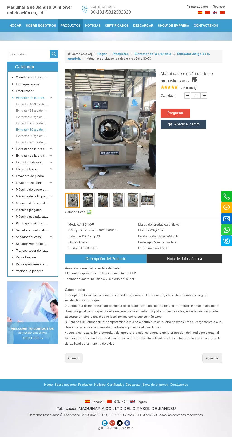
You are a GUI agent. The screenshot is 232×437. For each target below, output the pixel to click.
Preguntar (175, 113)
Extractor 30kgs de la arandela (34, 129)
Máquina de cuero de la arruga (34, 189)
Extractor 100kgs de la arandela (34, 104)
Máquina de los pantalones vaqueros (34, 203)
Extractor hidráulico (30, 162)
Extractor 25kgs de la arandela (34, 123)
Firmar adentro (197, 6)
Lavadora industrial (29, 182)
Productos (85, 384)
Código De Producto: (83, 230)
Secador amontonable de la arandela (34, 230)
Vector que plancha (30, 271)
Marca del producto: (152, 224)
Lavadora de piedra (30, 176)
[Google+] (112, 423)
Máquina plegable (28, 210)
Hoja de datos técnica (184, 259)
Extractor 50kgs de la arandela (34, 136)
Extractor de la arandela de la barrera (34, 149)
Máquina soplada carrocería (34, 216)
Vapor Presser (26, 257)
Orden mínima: (149, 248)
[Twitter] (120, 423)
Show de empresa (155, 384)
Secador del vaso (28, 237)
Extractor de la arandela (33, 97)
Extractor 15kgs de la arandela (34, 110)
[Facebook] (127, 423)
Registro (219, 6)
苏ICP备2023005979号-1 (116, 428)
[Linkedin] (105, 423)
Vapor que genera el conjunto (34, 264)
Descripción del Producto (106, 259)
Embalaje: (145, 242)
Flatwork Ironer (27, 169)
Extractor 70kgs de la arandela (34, 142)
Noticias (100, 384)
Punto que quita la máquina (34, 223)
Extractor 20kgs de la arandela (34, 117)
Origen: (73, 242)
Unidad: (74, 248)
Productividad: (148, 236)
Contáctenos (179, 384)
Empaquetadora (27, 84)
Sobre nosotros (66, 384)
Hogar (48, 384)
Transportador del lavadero (34, 250)
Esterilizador (25, 91)
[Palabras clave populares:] (54, 54)
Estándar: (75, 236)
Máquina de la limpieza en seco (34, 196)
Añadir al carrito (187, 124)
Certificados (115, 384)
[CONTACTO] (32, 312)
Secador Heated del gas (33, 244)
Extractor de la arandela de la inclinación (34, 155)
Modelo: (74, 224)
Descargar (133, 384)
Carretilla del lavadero (31, 77)
